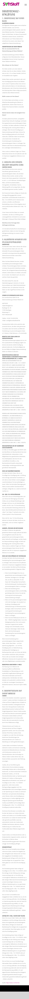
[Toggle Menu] (26, 4)
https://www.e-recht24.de (12, 982)
